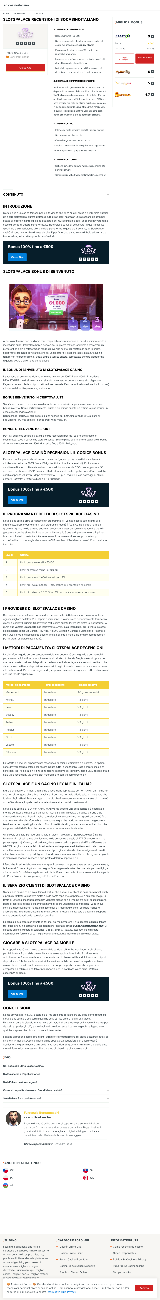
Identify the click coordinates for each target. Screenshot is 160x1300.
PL (11, 1177)
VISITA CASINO (145, 57)
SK (91, 1170)
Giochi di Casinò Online (73, 1272)
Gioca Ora (25, 67)
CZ (12, 1170)
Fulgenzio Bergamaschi (41, 1113)
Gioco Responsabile (125, 1253)
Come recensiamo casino (128, 1246)
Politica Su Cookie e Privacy (129, 1259)
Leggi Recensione (124, 58)
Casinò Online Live (70, 1246)
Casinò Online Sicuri (71, 1253)
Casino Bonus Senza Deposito (77, 1265)
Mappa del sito (122, 1272)
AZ (11, 1185)
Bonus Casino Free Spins (74, 1259)
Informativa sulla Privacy (61, 1291)
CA (92, 1177)
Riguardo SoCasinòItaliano (128, 1265)
